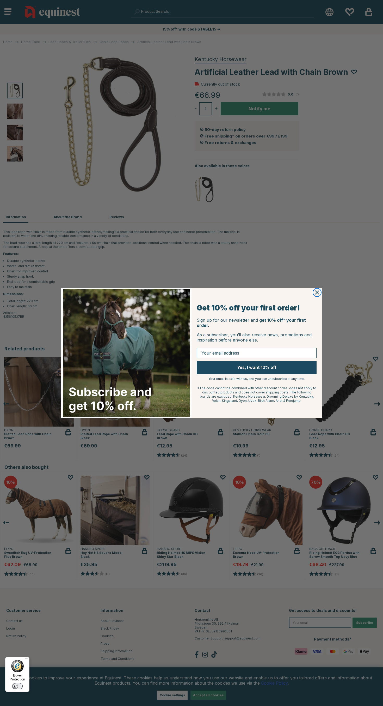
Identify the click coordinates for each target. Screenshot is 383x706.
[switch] (17, 686)
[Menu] (26, 660)
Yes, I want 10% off (256, 367)
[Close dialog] (317, 292)
